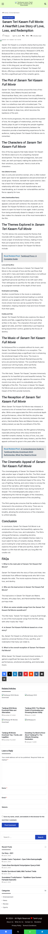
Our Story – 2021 (7, 853)
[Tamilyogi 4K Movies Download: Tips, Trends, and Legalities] (12, 725)
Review (5, 904)
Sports (5, 907)
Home (6, 13)
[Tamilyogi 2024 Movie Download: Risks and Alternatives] (12, 700)
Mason (7, 36)
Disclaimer (37, 922)
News (5, 900)
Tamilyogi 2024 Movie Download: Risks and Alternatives (9, 710)
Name (4, 788)
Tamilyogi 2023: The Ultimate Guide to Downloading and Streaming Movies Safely (35, 710)
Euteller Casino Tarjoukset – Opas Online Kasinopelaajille (22, 859)
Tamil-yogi (37, 918)
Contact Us (29, 922)
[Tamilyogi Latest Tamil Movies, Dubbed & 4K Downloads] (24, 4)
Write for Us (19, 922)
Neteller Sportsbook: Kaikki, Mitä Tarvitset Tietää (19, 871)
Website (5, 807)
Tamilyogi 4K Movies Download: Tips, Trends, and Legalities (12, 735)
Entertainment (14, 13)
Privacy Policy (16, 925)
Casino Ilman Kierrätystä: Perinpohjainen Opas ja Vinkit (21, 865)
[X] (9, 674)
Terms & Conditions (29, 925)
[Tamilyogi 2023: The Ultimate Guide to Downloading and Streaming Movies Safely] (35, 700)
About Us (10, 922)
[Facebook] (4, 674)
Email (4, 797)
